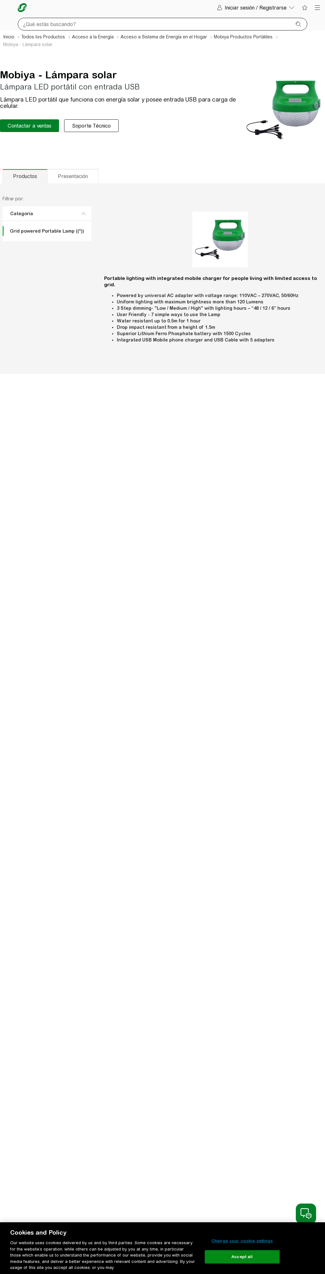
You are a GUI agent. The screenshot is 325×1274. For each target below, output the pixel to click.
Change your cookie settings (242, 1240)
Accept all (242, 1256)
